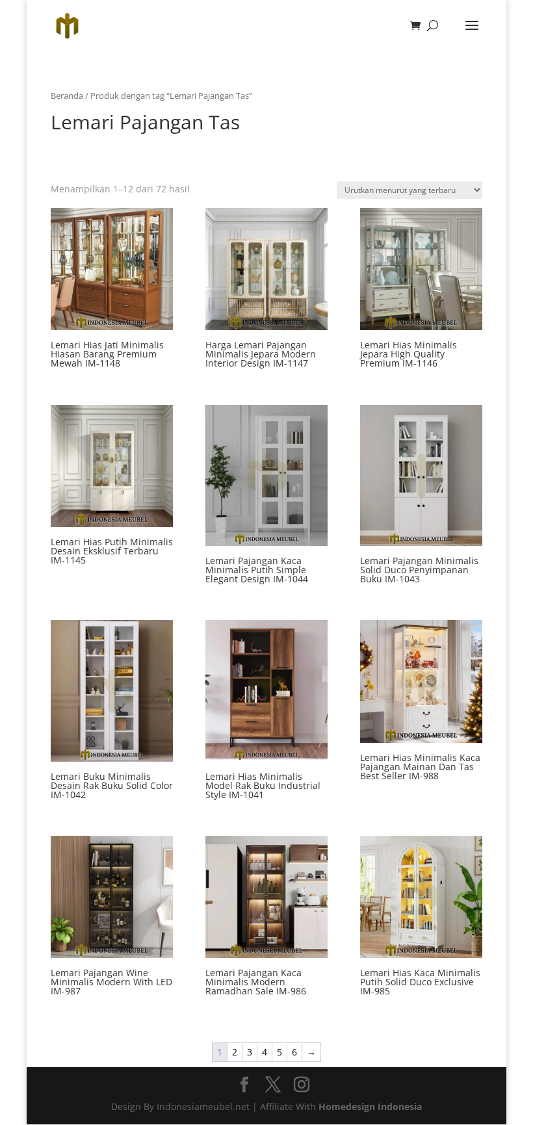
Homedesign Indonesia (370, 1106)
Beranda (67, 95)
